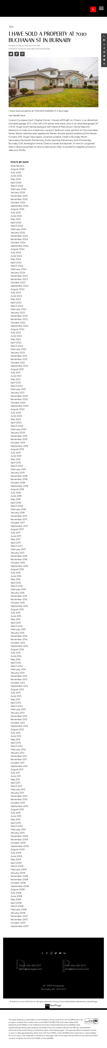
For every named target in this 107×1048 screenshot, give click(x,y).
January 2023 (18, 312)
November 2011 (19, 759)
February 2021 (18, 389)
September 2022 (20, 326)
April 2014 (16, 663)
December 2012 (19, 716)
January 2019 (18, 472)
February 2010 (18, 829)
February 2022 (18, 349)
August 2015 (17, 609)
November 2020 (19, 399)
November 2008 (19, 879)
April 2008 (16, 903)
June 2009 (16, 856)
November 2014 (19, 639)
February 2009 (18, 869)
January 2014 (18, 673)
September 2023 (20, 286)
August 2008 (18, 889)
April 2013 (16, 703)
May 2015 (15, 619)
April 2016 (16, 583)
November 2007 (19, 919)
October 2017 (18, 522)
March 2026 (17, 186)
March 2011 (16, 786)
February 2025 (18, 229)
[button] (93, 9)
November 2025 (19, 199)
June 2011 (16, 776)
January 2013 (18, 713)
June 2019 (16, 456)
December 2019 (19, 436)
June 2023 (16, 296)
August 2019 (17, 449)
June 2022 (16, 336)
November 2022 (19, 319)
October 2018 (18, 482)
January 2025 (18, 232)
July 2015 (15, 612)
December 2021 (19, 356)
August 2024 (17, 249)
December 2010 (19, 796)
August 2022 (17, 329)
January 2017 (18, 553)
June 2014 (16, 656)
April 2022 (16, 342)
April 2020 (16, 422)
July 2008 (16, 893)
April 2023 (16, 302)
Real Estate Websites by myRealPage (81, 1002)
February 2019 (18, 469)
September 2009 (20, 846)
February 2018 (18, 509)
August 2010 (17, 809)
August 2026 (17, 169)
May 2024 (16, 259)
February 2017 (18, 549)
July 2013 (15, 693)
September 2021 (19, 366)
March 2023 (17, 306)
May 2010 (15, 819)
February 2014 (18, 669)
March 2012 (17, 746)
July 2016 (15, 572)
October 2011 (17, 763)
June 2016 (16, 576)
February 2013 (18, 709)
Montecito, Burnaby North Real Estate (33, 49)
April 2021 (16, 382)
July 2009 (16, 853)
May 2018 (15, 499)
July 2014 (15, 652)
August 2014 (17, 649)
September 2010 (19, 806)
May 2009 (16, 859)
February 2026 (18, 189)
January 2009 (18, 873)
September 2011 (19, 766)
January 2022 (18, 352)
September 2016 (19, 566)
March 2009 (17, 866)
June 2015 (16, 616)
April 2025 (16, 222)
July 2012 (15, 733)
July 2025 (16, 212)
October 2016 (18, 562)
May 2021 (15, 379)
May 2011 (15, 779)
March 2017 (17, 546)
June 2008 (16, 896)
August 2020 (18, 409)
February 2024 (18, 269)
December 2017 (19, 516)
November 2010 (19, 799)
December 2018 (19, 476)
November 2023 (19, 279)
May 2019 (15, 459)
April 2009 (16, 863)
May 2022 (16, 339)
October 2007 (18, 923)
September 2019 (19, 446)
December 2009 (19, 836)
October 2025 (18, 202)
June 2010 (16, 816)
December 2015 (19, 596)
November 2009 (19, 839)
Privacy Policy (58, 1002)
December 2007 (19, 916)
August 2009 (18, 849)
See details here (17, 115)
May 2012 (15, 739)
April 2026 (16, 182)
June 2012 (16, 736)
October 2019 (18, 442)
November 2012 (19, 719)
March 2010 (17, 826)
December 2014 (19, 636)
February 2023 (18, 309)
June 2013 (16, 696)
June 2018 (16, 496)
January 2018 (18, 512)
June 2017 (16, 536)
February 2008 (19, 909)
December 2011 (19, 756)
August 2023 (17, 289)
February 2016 (18, 589)
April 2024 (16, 262)
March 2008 (17, 906)
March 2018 (17, 506)
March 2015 (17, 626)
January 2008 (18, 913)
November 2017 (19, 519)
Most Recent (17, 166)
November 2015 (19, 599)
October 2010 (18, 803)
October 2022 (18, 322)
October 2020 (18, 402)
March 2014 (17, 666)
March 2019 (17, 466)
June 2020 (16, 416)
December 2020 (19, 396)
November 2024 (19, 239)
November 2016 (19, 559)
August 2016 (17, 569)
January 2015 (17, 633)
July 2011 (15, 773)
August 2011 (17, 769)
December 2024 (19, 236)
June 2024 (16, 256)
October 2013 (18, 683)
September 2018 (19, 486)
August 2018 (17, 489)
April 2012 (16, 743)
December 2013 (19, 676)
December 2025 (19, 196)
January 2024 (18, 272)
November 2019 (19, 439)
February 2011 (18, 789)
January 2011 (17, 793)
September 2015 (19, 606)
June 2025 (16, 216)
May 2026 (16, 179)
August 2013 (17, 689)
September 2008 (20, 886)
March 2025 (17, 226)
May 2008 (16, 899)
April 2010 (16, 823)
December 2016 (19, 556)
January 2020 (18, 432)
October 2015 (18, 602)
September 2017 (19, 526)
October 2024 (18, 242)
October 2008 (18, 883)
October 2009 (18, 843)
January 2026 (18, 192)
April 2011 (15, 783)
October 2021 (18, 362)
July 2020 (16, 412)
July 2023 (16, 292)
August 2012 (17, 729)
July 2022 (16, 332)
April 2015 (16, 623)
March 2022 (17, 346)
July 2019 (15, 452)
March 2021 (17, 386)
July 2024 (16, 252)
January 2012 (18, 753)
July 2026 (16, 172)
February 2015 (18, 629)
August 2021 (17, 369)
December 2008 (19, 876)
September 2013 (19, 686)
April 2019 (16, 462)
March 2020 (17, 426)
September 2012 (19, 726)
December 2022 (19, 316)
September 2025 (19, 206)
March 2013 (17, 706)
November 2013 (19, 679)
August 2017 (17, 529)
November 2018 (19, 479)
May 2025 (16, 219)
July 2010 (16, 813)
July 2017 (15, 532)
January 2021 (18, 392)
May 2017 (15, 539)
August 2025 (17, 209)
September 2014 (19, 646)
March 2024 (17, 266)
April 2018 (16, 503)
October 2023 (18, 282)
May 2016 (15, 579)
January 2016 (17, 593)
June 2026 (16, 176)
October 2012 (18, 723)
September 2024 (20, 246)
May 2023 (16, 299)
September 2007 (20, 926)
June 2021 (16, 376)
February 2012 (18, 749)
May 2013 (15, 699)
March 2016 (17, 586)
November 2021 (19, 359)
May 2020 (16, 419)
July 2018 (16, 492)
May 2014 (15, 659)
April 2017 (16, 543)
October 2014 (18, 643)
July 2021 (15, 372)
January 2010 (18, 833)
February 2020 (18, 429)
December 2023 (19, 276)
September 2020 (20, 406)
